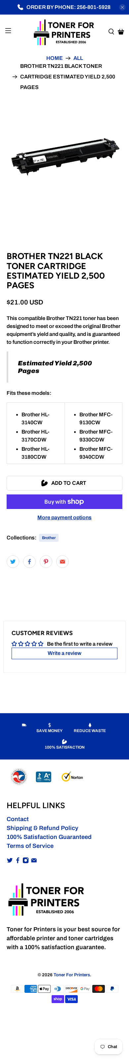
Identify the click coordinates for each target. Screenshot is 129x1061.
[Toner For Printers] (64, 31)
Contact (18, 819)
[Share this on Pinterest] (46, 561)
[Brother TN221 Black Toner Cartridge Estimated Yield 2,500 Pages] (65, 157)
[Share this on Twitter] (13, 561)
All (78, 58)
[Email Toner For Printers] (34, 861)
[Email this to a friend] (62, 561)
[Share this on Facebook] (29, 561)
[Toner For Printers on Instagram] (25, 861)
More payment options (64, 517)
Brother (49, 537)
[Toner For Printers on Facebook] (18, 861)
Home (54, 58)
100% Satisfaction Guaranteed (49, 837)
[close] (122, 7)
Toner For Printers (72, 974)
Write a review (64, 653)
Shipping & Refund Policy (42, 828)
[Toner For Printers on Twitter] (10, 861)
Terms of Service (30, 846)
